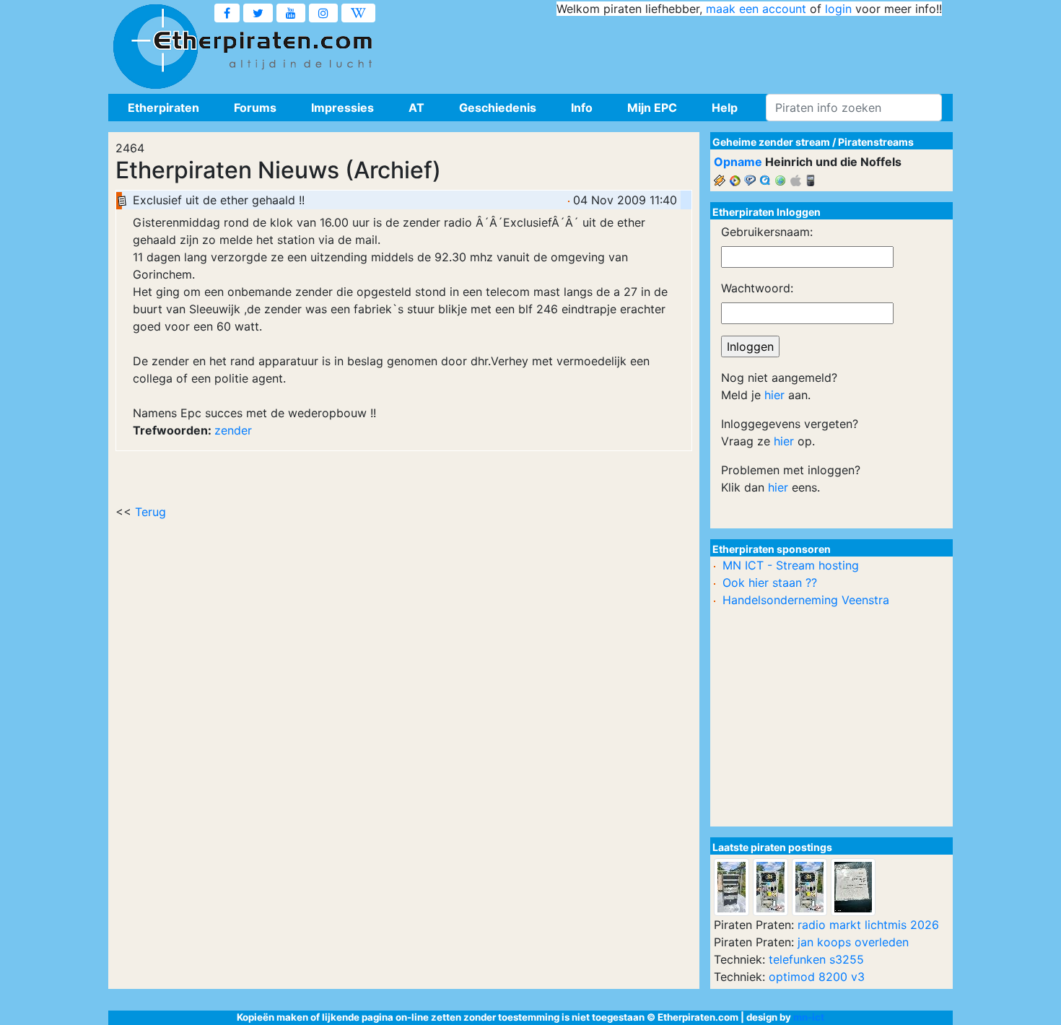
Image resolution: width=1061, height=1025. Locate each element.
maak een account (756, 8)
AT (416, 107)
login (838, 8)
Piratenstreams (876, 142)
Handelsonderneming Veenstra (805, 600)
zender (233, 430)
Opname (738, 161)
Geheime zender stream (771, 142)
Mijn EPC (652, 107)
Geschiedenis (497, 107)
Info (582, 107)
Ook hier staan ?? (769, 582)
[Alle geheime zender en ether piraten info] (155, 47)
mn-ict (808, 1017)
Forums (255, 107)
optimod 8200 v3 (817, 976)
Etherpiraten (163, 107)
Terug (150, 512)
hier (774, 395)
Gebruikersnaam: (767, 231)
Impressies (342, 107)
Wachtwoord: (757, 288)
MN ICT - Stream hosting (790, 565)
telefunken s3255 (816, 959)
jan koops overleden (853, 942)
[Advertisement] (679, 50)
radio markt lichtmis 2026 (868, 924)
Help (725, 107)
